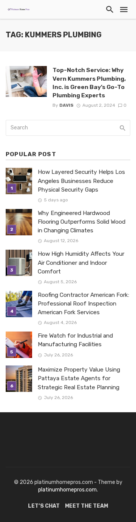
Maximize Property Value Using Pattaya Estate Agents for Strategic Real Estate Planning (79, 378)
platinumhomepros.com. (68, 490)
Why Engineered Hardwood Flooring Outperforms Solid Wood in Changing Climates (81, 222)
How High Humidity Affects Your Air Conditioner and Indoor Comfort (81, 262)
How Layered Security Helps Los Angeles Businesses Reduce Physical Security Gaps (81, 181)
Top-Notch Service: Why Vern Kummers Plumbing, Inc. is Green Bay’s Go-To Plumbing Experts (89, 82)
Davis (66, 105)
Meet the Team (86, 506)
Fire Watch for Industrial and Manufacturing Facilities (75, 340)
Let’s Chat (44, 506)
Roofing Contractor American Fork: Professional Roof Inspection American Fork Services (83, 304)
